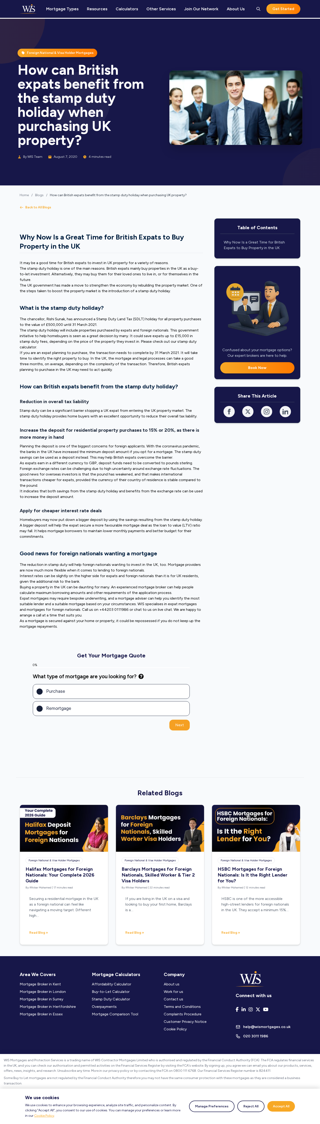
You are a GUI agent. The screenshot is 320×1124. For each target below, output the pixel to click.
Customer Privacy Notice (185, 1021)
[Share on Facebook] (229, 411)
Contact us (173, 999)
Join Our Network (201, 8)
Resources (97, 8)
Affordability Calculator (111, 984)
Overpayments (104, 1006)
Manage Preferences (211, 1106)
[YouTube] (265, 1009)
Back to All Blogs (38, 207)
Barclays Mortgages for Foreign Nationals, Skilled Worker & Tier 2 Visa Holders (158, 875)
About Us (236, 8)
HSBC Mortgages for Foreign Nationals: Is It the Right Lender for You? (252, 875)
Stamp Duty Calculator (111, 999)
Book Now (257, 367)
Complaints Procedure (182, 1014)
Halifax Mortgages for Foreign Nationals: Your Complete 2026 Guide (60, 875)
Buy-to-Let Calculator (111, 991)
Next (179, 725)
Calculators (127, 8)
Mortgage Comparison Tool (115, 1014)
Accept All (281, 1106)
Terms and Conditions (182, 1006)
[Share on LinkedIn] (285, 411)
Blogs (39, 195)
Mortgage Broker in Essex (41, 1014)
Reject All (250, 1106)
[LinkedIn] (244, 1009)
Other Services (161, 8)
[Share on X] (247, 411)
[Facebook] (237, 1009)
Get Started (283, 9)
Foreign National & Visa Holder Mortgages (54, 860)
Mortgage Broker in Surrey (41, 999)
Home (24, 195)
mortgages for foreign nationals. (53, 609)
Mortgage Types (62, 8)
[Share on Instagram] (266, 411)
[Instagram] (251, 1009)
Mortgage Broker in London (43, 991)
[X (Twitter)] (258, 1009)
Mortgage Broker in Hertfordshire (48, 1006)
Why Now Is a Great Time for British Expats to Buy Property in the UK (254, 245)
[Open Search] (258, 9)
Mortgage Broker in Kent (40, 984)
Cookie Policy (44, 1116)
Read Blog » (38, 933)
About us (171, 984)
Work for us (173, 991)
